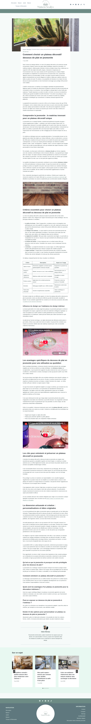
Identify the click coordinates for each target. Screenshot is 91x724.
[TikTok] (81, 4)
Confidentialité (81, 716)
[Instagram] (76, 4)
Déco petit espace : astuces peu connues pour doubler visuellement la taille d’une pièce (44, 676)
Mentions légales (81, 718)
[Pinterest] (78, 4)
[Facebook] (71, 4)
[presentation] (22, 662)
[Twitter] (73, 4)
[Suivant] (77, 671)
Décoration (14, 3)
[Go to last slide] (14, 671)
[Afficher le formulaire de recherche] (84, 4)
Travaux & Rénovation (21, 6)
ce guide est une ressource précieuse (32, 301)
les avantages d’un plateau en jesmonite (55, 177)
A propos (83, 711)
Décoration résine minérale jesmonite (76, 720)
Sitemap (83, 713)
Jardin (24, 3)
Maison (20, 3)
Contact (83, 709)
